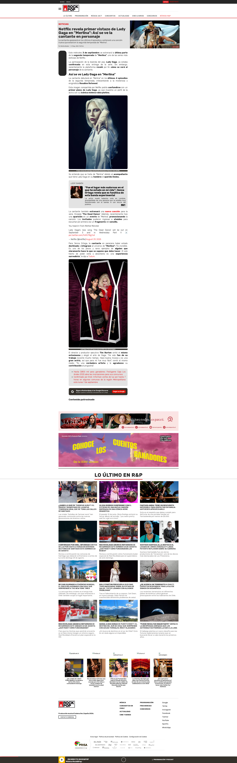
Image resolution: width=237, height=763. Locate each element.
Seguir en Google (119, 391)
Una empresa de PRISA (81, 743)
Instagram (166, 710)
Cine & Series (138, 16)
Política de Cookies (121, 737)
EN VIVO (62, 2)
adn (145, 742)
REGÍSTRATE (174, 2)
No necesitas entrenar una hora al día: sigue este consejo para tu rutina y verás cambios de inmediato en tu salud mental (96, 682)
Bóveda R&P (165, 16)
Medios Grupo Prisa (80, 748)
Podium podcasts (96, 747)
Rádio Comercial (155, 750)
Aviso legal (94, 737)
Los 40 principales (106, 742)
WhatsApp (166, 727)
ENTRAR (166, 2)
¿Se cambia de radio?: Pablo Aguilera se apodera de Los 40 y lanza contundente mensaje (74, 681)
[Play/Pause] (123, 760)
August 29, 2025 (93, 239)
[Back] (114, 760)
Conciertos (110, 16)
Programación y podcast (163, 759)
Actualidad (123, 16)
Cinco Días (122, 745)
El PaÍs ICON (122, 750)
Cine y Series (125, 715)
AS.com (139, 742)
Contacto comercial (67, 717)
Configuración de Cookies (138, 737)
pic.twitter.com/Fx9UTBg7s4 (82, 235)
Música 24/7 (96, 16)
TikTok (164, 706)
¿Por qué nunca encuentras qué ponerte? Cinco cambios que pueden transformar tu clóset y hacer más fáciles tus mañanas (163, 682)
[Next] (132, 760)
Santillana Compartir (124, 742)
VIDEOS (68, 2)
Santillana (115, 742)
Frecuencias (146, 706)
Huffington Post (99, 745)
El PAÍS (97, 742)
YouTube (165, 720)
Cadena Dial (145, 745)
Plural (114, 750)
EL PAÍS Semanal (134, 745)
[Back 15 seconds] (119, 760)
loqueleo (137, 750)
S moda (129, 750)
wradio (115, 745)
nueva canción (112, 211)
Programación (81, 16)
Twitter (165, 717)
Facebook (166, 713)
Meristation (146, 750)
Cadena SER (133, 742)
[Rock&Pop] (71, 8)
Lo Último (67, 16)
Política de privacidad (106, 737)
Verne (140, 745)
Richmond (96, 750)
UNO (110, 745)
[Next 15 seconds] (128, 760)
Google (165, 702)
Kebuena (152, 745)
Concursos (152, 16)
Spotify (165, 724)
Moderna (105, 750)
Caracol (152, 742)
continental (129, 745)
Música (123, 702)
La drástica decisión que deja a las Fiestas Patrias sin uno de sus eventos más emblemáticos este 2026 (141, 681)
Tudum (91, 256)
